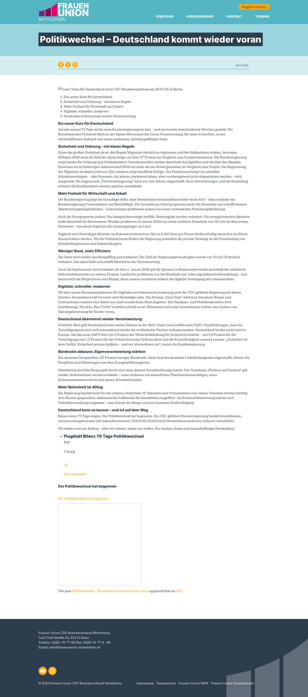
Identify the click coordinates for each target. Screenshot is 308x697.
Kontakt (234, 16)
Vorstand (165, 16)
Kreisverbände (200, 16)
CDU (179, 591)
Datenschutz (166, 683)
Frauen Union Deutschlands (232, 683)
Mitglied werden (254, 7)
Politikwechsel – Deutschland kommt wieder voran (110, 591)
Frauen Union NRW (193, 683)
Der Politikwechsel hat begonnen (83, 498)
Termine (262, 16)
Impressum (145, 683)
